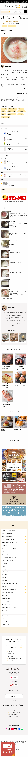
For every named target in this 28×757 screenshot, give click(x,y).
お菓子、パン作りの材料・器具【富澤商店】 (11, 21)
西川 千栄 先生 (8, 66)
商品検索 (6, 741)
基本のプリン (4, 429)
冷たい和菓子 (12, 26)
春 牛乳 (3, 114)
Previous (2, 338)
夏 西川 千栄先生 (11, 111)
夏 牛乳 (3, 111)
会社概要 (15, 700)
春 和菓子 (21, 108)
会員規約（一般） (13, 714)
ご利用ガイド (12, 710)
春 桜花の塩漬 (21, 111)
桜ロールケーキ (5, 385)
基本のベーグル (18, 429)
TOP (2, 741)
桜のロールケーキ (6, 404)
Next (25, 338)
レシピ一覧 (12, 741)
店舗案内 (23, 742)
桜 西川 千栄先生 (5, 117)
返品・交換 (10, 656)
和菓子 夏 (4, 108)
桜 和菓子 (21, 114)
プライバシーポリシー (14, 716)
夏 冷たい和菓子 (12, 108)
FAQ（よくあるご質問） (14, 712)
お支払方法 (10, 651)
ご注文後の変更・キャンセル (14, 658)
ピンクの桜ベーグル (19, 368)
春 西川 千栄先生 (11, 114)
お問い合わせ (11, 660)
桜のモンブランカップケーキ (20, 386)
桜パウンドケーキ (6, 368)
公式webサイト (12, 325)
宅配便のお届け (11, 654)
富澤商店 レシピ (5, 23)
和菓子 (4, 26)
